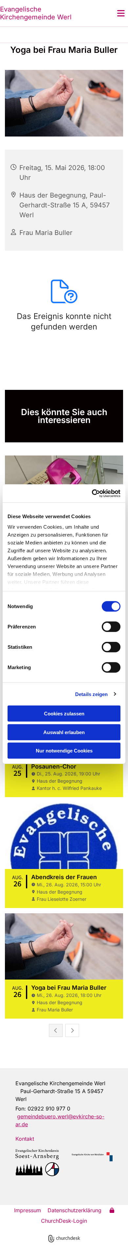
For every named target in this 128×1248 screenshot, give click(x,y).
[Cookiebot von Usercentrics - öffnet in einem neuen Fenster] (92, 493)
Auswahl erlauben (64, 732)
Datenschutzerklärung (74, 1210)
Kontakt (24, 1138)
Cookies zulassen (64, 713)
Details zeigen (91, 694)
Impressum (27, 1210)
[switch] (111, 627)
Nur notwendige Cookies (64, 750)
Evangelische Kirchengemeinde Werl (36, 13)
